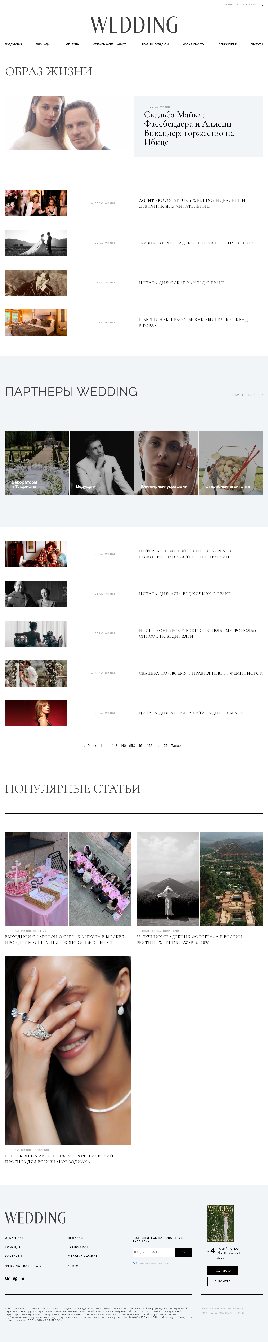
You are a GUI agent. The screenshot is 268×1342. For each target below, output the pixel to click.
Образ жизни (228, 44)
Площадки (43, 44)
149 (123, 746)
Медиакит (76, 1237)
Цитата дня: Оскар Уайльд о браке (182, 282)
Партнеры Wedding (71, 391)
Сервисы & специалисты (110, 44)
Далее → (178, 746)
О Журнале (14, 1237)
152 (149, 746)
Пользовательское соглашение (222, 1308)
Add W (73, 1265)
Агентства (72, 44)
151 (141, 746)
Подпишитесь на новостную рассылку (158, 1239)
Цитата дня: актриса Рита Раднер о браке (191, 713)
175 (164, 746)
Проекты (257, 44)
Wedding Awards (83, 1256)
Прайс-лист (78, 1247)
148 (114, 746)
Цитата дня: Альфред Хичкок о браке (185, 593)
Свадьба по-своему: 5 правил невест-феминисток (201, 673)
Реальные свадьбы (155, 44)
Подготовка (13, 44)
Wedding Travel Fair (23, 1265)
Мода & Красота (194, 44)
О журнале (230, 5)
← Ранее (90, 746)
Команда (13, 1247)
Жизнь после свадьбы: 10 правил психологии (196, 243)
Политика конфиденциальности (222, 1313)
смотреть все (247, 395)
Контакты (249, 5)
